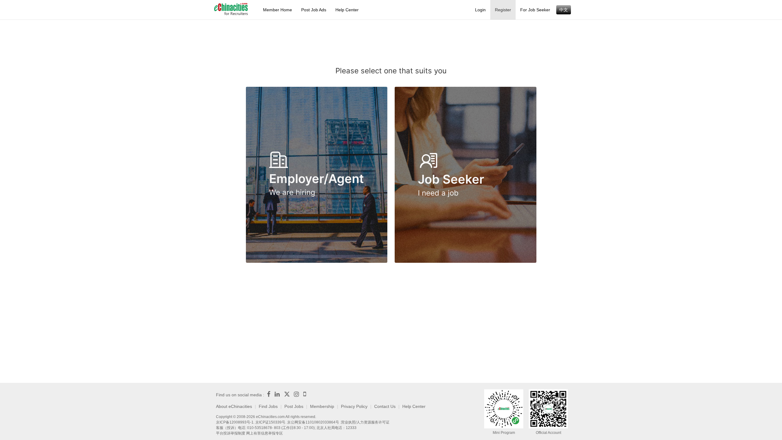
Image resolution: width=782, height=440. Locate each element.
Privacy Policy (354, 406)
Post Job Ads (313, 9)
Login (480, 9)
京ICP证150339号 (270, 422)
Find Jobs (268, 406)
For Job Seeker (535, 9)
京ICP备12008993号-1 (235, 422)
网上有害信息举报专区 (264, 433)
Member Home (277, 9)
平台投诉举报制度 (230, 433)
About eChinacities (234, 406)
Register (503, 9)
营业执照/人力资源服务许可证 (365, 422)
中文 (563, 9)
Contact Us (385, 406)
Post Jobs (293, 406)
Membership (322, 406)
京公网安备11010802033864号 (313, 422)
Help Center (347, 9)
